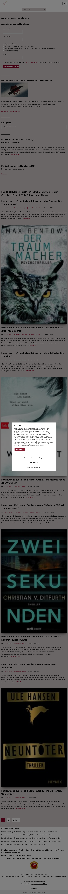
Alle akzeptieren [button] (20, 449)
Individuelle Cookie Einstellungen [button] (33, 458)
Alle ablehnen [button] (34, 462)
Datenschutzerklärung (34, 467)
